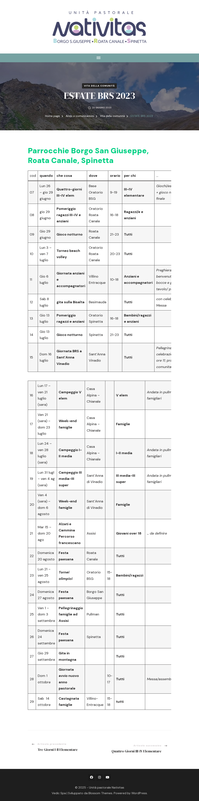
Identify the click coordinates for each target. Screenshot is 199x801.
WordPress (139, 793)
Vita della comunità (99, 85)
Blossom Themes (100, 793)
